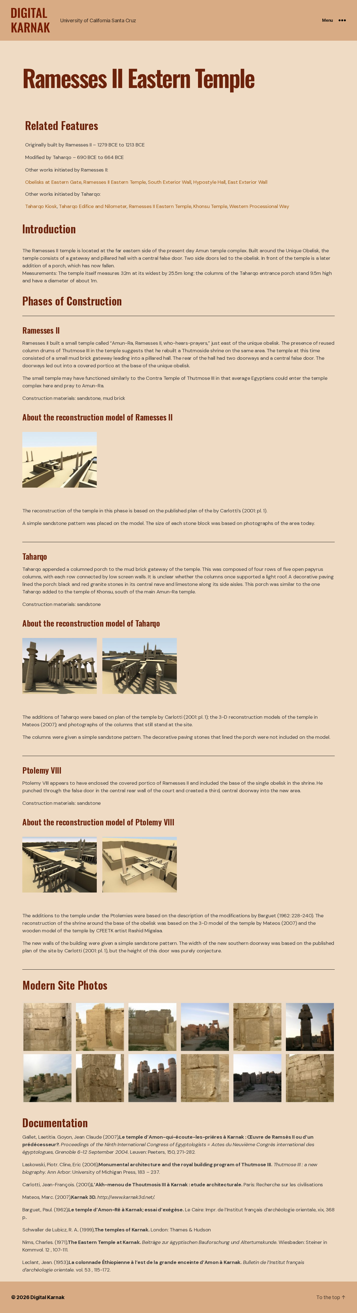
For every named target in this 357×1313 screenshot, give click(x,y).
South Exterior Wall (169, 182)
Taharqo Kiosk (41, 206)
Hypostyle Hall (209, 182)
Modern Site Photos (64, 985)
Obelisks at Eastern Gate (53, 182)
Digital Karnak (47, 1297)
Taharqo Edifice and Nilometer (93, 206)
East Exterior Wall (247, 182)
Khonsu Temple (210, 206)
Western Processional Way (259, 206)
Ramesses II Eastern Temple (114, 182)
